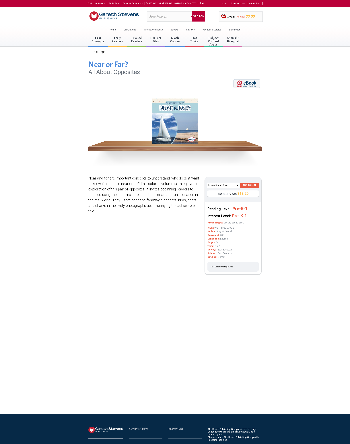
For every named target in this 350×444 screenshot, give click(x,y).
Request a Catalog (212, 29)
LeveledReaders (136, 39)
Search (198, 16)
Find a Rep (114, 3)
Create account (237, 3)
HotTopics (194, 39)
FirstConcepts (98, 39)
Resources (175, 428)
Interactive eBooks (153, 29)
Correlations (130, 29)
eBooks (174, 29)
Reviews (190, 29)
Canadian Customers (132, 3)
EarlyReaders (117, 39)
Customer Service (96, 3)
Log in (224, 3)
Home (113, 29)
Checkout (255, 3)
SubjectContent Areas (213, 41)
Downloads (234, 29)
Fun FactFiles (155, 39)
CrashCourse (175, 39)
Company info (138, 428)
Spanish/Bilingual (233, 39)
